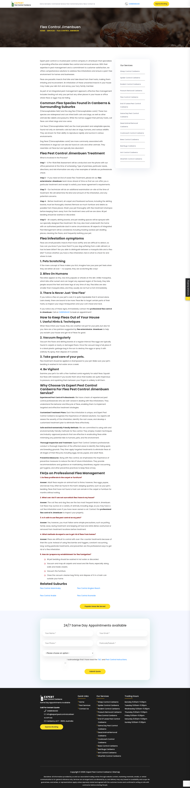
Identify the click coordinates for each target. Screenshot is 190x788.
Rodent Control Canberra (130, 84)
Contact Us (91, 4)
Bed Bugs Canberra (128, 146)
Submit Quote (95, 671)
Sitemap (116, 772)
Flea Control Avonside (86, 595)
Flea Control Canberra (129, 97)
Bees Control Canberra (129, 139)
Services (63, 4)
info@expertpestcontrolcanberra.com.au (59, 716)
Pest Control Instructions (74, 4)
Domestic (47, 4)
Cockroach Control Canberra (132, 133)
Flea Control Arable (48, 595)
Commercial (55, 4)
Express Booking (161, 4)
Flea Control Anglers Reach (88, 588)
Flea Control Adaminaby (50, 588)
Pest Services (84, 705)
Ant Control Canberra (129, 152)
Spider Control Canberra (130, 78)
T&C (99, 659)
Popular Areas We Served (95, 606)
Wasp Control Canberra (130, 71)
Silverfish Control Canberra (131, 159)
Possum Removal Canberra (131, 90)
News (85, 4)
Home (42, 4)
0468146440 (134, 4)
